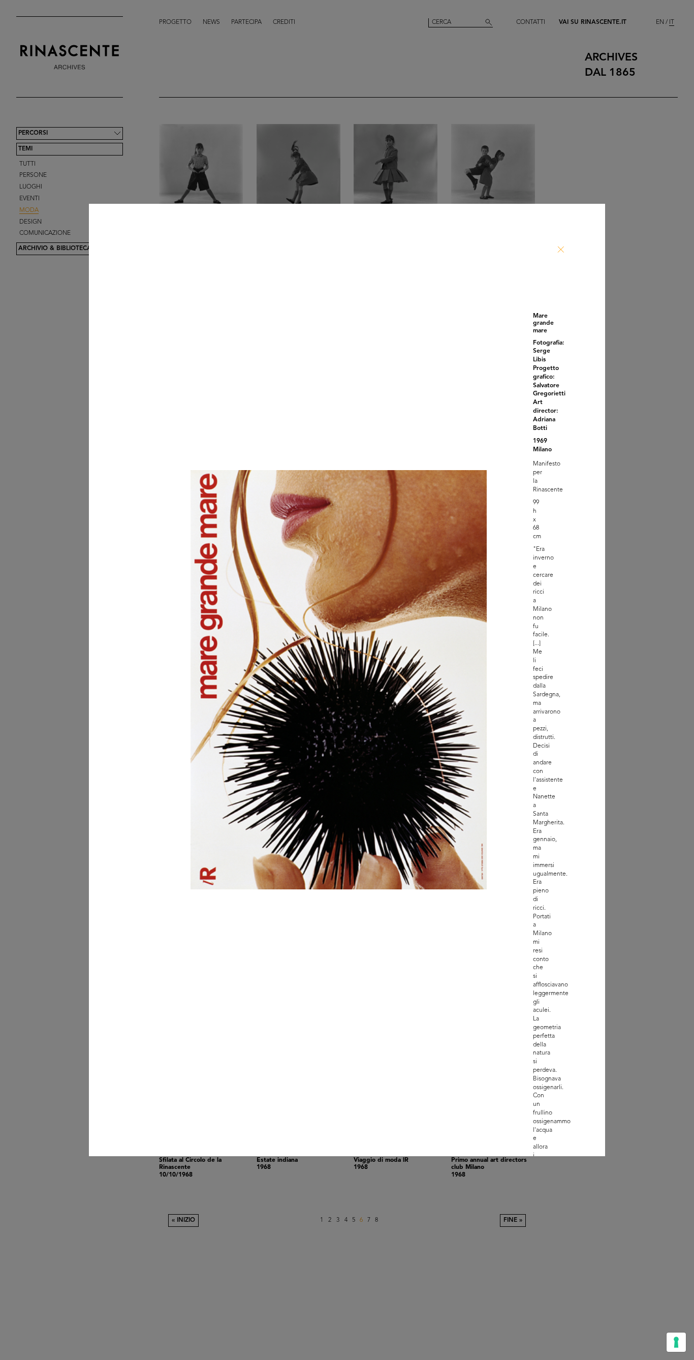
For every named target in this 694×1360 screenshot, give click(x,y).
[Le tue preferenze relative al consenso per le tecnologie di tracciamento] (676, 1342)
